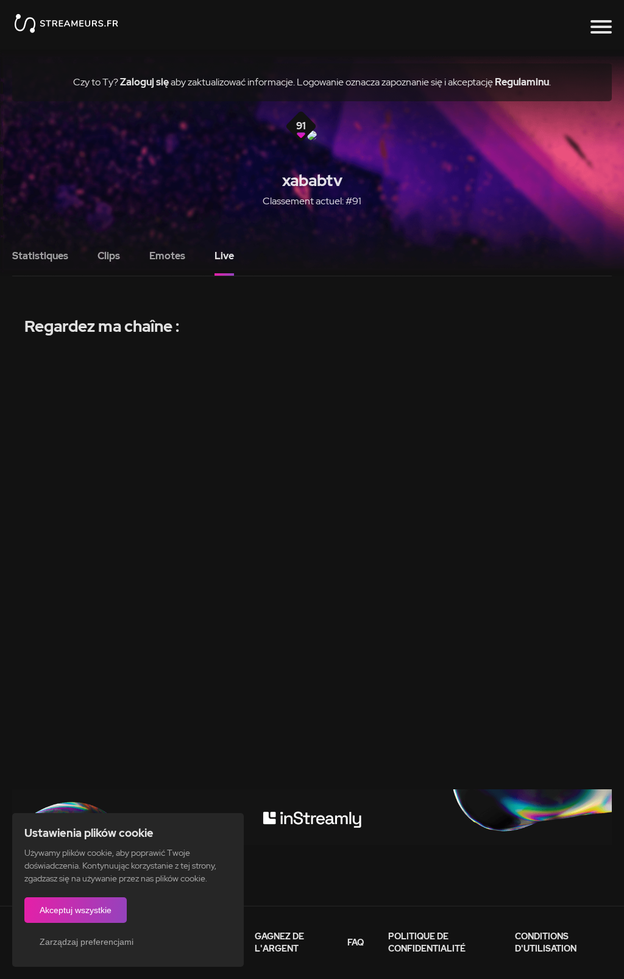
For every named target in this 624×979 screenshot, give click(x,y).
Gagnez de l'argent (279, 942)
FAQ (355, 942)
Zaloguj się (144, 82)
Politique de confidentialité (427, 942)
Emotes (167, 255)
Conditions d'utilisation (545, 942)
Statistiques (40, 255)
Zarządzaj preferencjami (86, 942)
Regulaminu (522, 82)
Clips (109, 255)
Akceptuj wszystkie (76, 910)
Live (224, 255)
